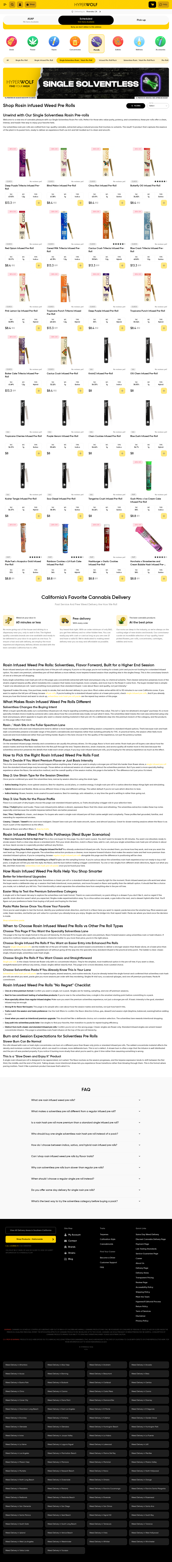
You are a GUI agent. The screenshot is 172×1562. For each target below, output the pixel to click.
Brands (71, 1247)
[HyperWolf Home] (86, 4)
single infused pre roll (156, 764)
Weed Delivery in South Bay (142, 1515)
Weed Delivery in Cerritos (141, 1382)
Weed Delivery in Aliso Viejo (58, 1365)
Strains (71, 1253)
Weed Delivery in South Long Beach (61, 1524)
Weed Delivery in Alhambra (16, 1365)
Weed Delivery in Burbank (57, 1382)
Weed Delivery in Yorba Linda (17, 1550)
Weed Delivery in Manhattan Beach (61, 1453)
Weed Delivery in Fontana (57, 1418)
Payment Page (142, 1244)
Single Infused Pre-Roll (44, 60)
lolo (91, 369)
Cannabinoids (106, 1244)
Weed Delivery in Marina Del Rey (102, 1453)
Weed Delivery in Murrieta (15, 1471)
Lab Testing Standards (146, 1249)
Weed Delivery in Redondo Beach (61, 1497)
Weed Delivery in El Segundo (142, 1409)
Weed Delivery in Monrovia (58, 1462)
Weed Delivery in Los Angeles (17, 1453)
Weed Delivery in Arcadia (141, 1365)
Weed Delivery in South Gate (17, 1524)
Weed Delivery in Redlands (16, 1497)
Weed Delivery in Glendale (16, 1427)
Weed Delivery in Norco (98, 1471)
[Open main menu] (5, 4)
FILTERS (137, 106)
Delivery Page (142, 1268)
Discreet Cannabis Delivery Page (151, 1239)
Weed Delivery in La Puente (142, 1435)
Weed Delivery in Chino (14, 1391)
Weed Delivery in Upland (15, 1533)
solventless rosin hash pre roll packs (64, 696)
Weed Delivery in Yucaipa (57, 1550)
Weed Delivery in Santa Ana (142, 1506)
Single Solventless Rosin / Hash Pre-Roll (76, 60)
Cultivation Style (107, 1239)
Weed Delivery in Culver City (16, 1400)
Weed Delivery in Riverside (100, 1497)
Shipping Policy (143, 1292)
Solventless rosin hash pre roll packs (19, 974)
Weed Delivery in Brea (140, 1374)
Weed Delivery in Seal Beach (59, 1515)
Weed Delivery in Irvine (14, 1435)
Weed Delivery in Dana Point (58, 1400)
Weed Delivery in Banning (57, 1374)
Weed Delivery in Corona (57, 1391)
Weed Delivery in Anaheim (100, 1365)
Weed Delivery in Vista (98, 1533)
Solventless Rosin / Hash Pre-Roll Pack (139, 60)
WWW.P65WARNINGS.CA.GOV (96, 1342)
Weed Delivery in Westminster (59, 1542)
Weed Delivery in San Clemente (18, 1506)
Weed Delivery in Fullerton (99, 1418)
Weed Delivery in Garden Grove (144, 1418)
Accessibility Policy (144, 1287)
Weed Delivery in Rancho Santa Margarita (148, 1489)
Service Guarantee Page (147, 1254)
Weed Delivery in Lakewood (100, 1444)
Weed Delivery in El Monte (99, 1409)
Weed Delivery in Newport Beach (60, 1471)
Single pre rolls (9, 962)
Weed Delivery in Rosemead (142, 1497)
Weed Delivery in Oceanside (58, 1480)
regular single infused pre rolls (67, 856)
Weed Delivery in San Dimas (100, 1506)
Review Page (141, 1283)
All (8, 60)
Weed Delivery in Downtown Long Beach (21, 1409)
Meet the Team (143, 1297)
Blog (70, 1259)
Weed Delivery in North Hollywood (145, 1471)
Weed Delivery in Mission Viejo (17, 1462)
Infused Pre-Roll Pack (108, 60)
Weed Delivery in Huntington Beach (103, 1427)
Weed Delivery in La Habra (100, 1435)
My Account (74, 1235)
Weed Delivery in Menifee (141, 1453)
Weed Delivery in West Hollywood (144, 1533)
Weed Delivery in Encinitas (16, 1418)
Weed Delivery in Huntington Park (144, 1427)
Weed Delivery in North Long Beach (19, 1480)
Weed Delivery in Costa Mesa (101, 1391)
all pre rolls (51, 693)
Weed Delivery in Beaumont (100, 1374)
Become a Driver (107, 1258)
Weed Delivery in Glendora (58, 1427)
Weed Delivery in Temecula (100, 1524)
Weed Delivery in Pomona (57, 1489)
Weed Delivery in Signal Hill (100, 1515)
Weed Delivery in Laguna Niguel (60, 1444)
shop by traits (42, 829)
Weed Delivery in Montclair (100, 1462)
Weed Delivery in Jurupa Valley (60, 1435)
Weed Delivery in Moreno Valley (144, 1462)
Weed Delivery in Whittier (99, 1542)
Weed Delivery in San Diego (58, 1506)
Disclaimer (140, 1316)
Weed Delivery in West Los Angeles (19, 1542)
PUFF (133, 494)
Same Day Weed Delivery (147, 1235)
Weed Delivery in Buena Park (17, 1382)
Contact (72, 1241)
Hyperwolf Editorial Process (148, 1302)
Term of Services (143, 1311)
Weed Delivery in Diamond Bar (101, 1400)
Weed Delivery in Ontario (99, 1480)
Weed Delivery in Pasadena (16, 1489)
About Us (140, 1263)
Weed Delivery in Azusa (14, 1374)
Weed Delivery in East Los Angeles (61, 1409)
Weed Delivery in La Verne (15, 1444)
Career (139, 1259)
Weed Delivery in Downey (141, 1400)
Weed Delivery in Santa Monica (18, 1515)
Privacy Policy (142, 1321)
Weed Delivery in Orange (141, 1480)
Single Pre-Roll (21, 60)
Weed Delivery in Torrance (141, 1524)
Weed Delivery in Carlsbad (100, 1382)
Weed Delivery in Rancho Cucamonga (104, 1489)
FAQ (102, 1267)
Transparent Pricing (145, 1278)
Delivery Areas (142, 1273)
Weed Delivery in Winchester (142, 1542)
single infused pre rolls (136, 693)
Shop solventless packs (13, 921)
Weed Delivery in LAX (139, 1444)
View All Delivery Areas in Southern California (30, 1230)
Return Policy (142, 1307)
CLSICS (9, 181)
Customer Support (108, 1263)
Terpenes (104, 1235)
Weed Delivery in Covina (141, 1391)
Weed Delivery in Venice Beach (60, 1533)
